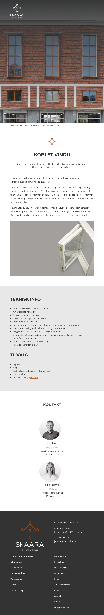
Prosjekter (59, 562)
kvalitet (33, 377)
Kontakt (58, 601)
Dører (13, 584)
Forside (13, 125)
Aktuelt (57, 596)
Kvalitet (57, 579)
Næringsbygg (60, 567)
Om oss (58, 590)
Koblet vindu (16, 567)
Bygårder (58, 573)
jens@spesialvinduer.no (52, 451)
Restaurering (16, 590)
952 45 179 (53, 454)
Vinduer (42, 125)
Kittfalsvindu (16, 562)
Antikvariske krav (62, 584)
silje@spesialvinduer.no (52, 492)
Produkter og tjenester (28, 125)
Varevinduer (16, 579)
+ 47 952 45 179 (61, 537)
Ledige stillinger (61, 607)
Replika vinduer (17, 573)
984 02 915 (53, 496)
